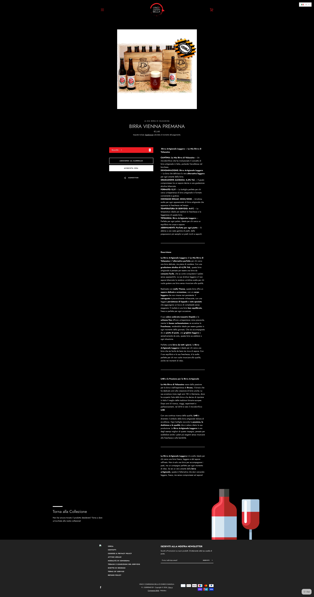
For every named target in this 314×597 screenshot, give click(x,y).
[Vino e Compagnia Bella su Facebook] (100, 587)
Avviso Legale (114, 557)
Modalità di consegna (119, 561)
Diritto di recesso (116, 568)
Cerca (110, 546)
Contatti (112, 550)
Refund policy (114, 575)
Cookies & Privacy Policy (120, 553)
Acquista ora (131, 168)
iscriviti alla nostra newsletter (181, 546)
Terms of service (116, 571)
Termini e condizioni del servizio (124, 564)
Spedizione (149, 135)
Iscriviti (206, 560)
